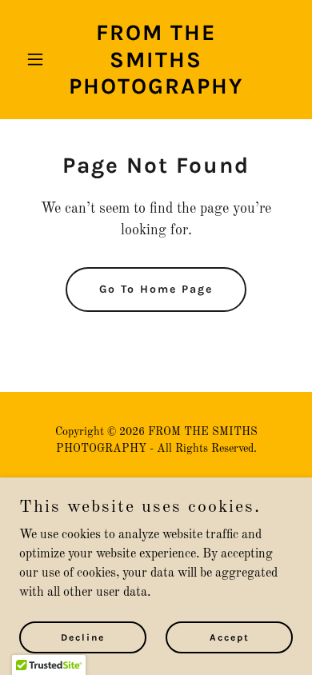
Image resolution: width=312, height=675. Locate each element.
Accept (230, 636)
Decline (83, 636)
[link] (155, 90)
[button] (39, 59)
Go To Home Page (156, 289)
